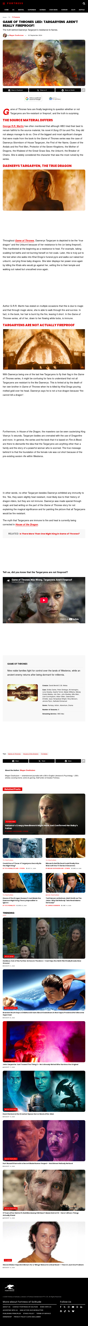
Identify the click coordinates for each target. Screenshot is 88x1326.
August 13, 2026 (9, 1218)
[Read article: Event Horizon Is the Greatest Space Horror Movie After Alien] (44, 1091)
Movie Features (52, 895)
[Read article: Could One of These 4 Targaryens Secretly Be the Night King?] (22, 848)
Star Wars (53, 10)
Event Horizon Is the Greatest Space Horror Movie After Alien (28, 1114)
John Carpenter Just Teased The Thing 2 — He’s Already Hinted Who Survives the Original (40, 1064)
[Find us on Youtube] (73, 1307)
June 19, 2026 (66, 905)
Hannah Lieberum (13, 831)
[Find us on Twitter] (64, 1307)
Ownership (7, 1317)
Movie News (9, 956)
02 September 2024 (35, 35)
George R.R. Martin (13, 126)
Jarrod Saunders (54, 905)
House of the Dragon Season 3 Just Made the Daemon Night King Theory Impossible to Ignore (22, 900)
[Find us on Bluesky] (73, 1311)
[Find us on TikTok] (65, 1311)
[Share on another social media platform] (83, 90)
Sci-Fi (73, 10)
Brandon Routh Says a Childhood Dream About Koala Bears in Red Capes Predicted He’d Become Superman (43, 1013)
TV (9, 17)
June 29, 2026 (76, 868)
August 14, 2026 (9, 1117)
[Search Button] (84, 3)
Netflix (82, 10)
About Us (6, 1307)
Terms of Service (43, 1313)
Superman (32, 10)
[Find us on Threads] (77, 1307)
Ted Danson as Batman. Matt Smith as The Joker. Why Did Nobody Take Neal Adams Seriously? (64, 900)
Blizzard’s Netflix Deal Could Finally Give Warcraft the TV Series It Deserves (62, 864)
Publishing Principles (12, 1313)
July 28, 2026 (35, 831)
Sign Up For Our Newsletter (31, 1310)
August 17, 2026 (9, 1067)
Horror (64, 10)
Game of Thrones (24, 240)
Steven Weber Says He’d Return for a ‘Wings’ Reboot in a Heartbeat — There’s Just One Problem (43, 1265)
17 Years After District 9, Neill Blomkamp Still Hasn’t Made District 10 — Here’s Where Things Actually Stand (41, 1214)
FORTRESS (15, 3)
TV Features (16, 17)
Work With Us (45, 1307)
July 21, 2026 (31, 868)
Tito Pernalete (10, 868)
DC (13, 10)
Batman (43, 10)
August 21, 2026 (9, 966)
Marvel (21, 10)
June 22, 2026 (22, 905)
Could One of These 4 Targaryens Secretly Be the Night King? (22, 864)
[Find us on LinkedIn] (81, 1307)
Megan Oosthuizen (16, 35)
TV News (44, 754)
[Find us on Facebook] (60, 1307)
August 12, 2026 (9, 1267)
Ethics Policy (28, 1313)
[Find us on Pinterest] (61, 1311)
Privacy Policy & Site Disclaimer (27, 1317)
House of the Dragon (26, 524)
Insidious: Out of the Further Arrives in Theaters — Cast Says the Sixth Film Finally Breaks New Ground (42, 962)
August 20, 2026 (9, 1018)
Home (6, 10)
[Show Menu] (4, 3)
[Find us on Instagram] (69, 1307)
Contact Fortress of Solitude (25, 1307)
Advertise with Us (10, 1310)
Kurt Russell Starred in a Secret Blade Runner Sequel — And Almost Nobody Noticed (38, 1163)
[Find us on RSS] (69, 1311)
